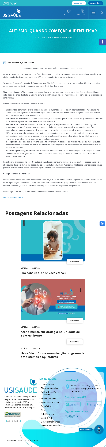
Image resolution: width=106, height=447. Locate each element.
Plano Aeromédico (50, 388)
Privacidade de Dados (51, 425)
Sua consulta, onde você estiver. (44, 273)
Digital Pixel (32, 440)
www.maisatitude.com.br (13, 197)
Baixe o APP (46, 418)
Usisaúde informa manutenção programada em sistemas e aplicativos (52, 355)
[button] (102, 42)
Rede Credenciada (49, 398)
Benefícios (46, 406)
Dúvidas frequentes (50, 421)
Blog (43, 410)
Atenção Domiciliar (50, 402)
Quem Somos (47, 384)
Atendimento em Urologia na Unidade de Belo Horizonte (50, 333)
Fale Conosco (47, 414)
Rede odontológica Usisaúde (50, 393)
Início (36, 37)
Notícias (24, 268)
